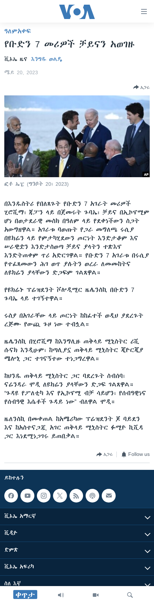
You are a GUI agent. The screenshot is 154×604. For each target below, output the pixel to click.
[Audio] (61, 595)
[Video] (95, 595)
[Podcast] (92, 495)
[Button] (141, 87)
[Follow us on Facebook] (11, 495)
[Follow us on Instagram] (43, 495)
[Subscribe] (108, 495)
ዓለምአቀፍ (17, 31)
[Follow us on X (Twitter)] (60, 495)
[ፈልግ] (130, 595)
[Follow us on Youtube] (27, 495)
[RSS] (76, 495)
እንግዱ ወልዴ (46, 59)
